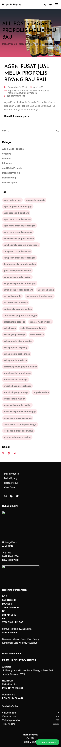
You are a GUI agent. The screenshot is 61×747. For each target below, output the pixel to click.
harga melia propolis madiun (17, 276)
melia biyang (10, 328)
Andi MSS (38, 87)
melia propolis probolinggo (17, 353)
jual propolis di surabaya (16, 302)
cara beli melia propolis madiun (19, 238)
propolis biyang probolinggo (17, 385)
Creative (6, 153)
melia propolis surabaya (15, 360)
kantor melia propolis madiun (18, 308)
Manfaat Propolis (11, 172)
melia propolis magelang (15, 347)
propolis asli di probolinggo (17, 373)
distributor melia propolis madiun (20, 264)
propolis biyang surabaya (16, 392)
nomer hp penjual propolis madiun (20, 366)
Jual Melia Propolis (39, 90)
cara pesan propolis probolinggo (19, 257)
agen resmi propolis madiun (17, 219)
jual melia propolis (12, 296)
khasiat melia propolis (14, 321)
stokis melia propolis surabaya (18, 430)
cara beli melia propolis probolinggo (21, 244)
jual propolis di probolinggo (39, 296)
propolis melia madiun (14, 398)
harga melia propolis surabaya (18, 289)
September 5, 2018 (17, 87)
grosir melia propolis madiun (17, 270)
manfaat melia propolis (41, 321)
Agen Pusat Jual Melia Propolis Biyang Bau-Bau (26, 73)
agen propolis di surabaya (16, 212)
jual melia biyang (45, 289)
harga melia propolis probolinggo (20, 283)
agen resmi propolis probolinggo (19, 225)
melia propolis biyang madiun (18, 341)
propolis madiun (41, 392)
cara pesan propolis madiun (17, 251)
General (6, 158)
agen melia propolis (35, 200)
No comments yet (16, 95)
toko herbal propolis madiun (17, 437)
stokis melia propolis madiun (18, 417)
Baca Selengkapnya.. (15, 116)
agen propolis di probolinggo (18, 206)
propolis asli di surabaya (16, 379)
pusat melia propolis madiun (17, 405)
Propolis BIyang (12, 4)
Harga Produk (11, 482)
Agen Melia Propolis (18, 90)
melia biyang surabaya (14, 334)
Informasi (7, 163)
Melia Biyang (14, 92)
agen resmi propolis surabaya (18, 232)
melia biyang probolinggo (32, 328)
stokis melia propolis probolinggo (20, 424)
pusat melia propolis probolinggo (20, 411)
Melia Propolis (29, 92)
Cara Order (9, 487)
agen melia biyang (12, 200)
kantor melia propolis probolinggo (20, 315)
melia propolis (37, 334)
